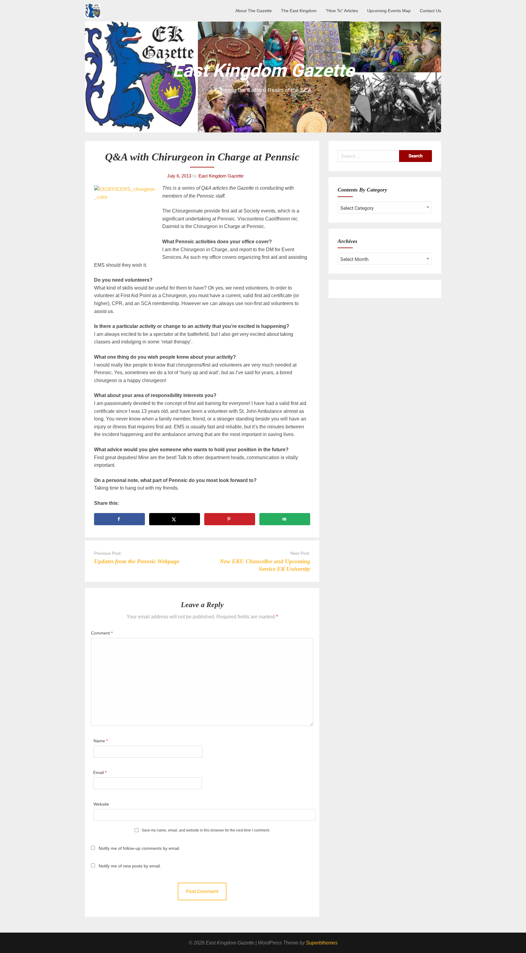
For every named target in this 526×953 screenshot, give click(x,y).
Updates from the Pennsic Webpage (136, 561)
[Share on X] (174, 519)
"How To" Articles (342, 10)
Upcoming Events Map (389, 10)
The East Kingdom (299, 10)
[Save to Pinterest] (229, 519)
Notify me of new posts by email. (130, 865)
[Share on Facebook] (119, 519)
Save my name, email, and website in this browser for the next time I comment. (206, 830)
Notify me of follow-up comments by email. (139, 848)
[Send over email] (284, 519)
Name (100, 740)
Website (101, 804)
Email (100, 772)
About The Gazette (253, 10)
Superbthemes (322, 942)
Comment (102, 633)
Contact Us (430, 10)
